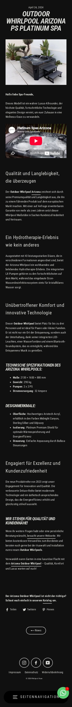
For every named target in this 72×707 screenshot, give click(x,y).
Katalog (47, 600)
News (37, 630)
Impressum (15, 672)
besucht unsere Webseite (41, 535)
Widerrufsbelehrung (52, 672)
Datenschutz (31, 672)
